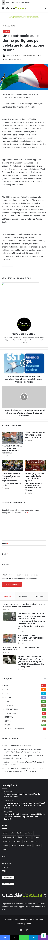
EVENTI (6, 690)
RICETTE (6, 721)
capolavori (28, 833)
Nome (5, 544)
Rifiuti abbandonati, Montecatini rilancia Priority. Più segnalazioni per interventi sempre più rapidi (11, 479)
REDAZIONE (6, 863)
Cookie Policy (8, 884)
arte (12, 833)
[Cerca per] (45, 9)
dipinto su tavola (9, 837)
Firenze (36, 837)
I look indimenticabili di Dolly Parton (17, 746)
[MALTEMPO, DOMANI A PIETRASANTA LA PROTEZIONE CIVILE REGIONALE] (12, 437)
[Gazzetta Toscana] (24, 17)
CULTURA (7, 697)
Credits (28, 924)
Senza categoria (9, 713)
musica (5, 845)
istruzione (17, 841)
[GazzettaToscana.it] (16, 8)
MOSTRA (34, 841)
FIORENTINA (8, 717)
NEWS (12, 26)
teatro (29, 845)
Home (6, 26)
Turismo (37, 845)
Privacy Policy (8, 877)
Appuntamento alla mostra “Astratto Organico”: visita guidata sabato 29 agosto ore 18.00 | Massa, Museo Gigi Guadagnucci (31, 661)
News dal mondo (10, 738)
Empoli (20, 837)
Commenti (39, 596)
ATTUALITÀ (8, 693)
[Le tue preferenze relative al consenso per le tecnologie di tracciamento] (43, 935)
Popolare (23, 596)
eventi (28, 837)
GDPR (4, 871)
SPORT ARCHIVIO (10, 709)
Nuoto (14, 845)
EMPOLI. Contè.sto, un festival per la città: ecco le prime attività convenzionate (24, 605)
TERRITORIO (8, 705)
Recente (7, 596)
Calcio (19, 833)
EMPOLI (6, 725)
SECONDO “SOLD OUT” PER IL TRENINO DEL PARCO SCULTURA (35, 435)
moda (26, 841)
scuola (21, 845)
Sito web (5, 564)
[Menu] (3, 9)
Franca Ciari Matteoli (13, 56)
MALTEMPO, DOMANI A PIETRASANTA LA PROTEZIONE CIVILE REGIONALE (12, 449)
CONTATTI (6, 867)
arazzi (5, 833)
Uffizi (5, 849)
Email (5, 554)
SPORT (6, 701)
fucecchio (6, 841)
